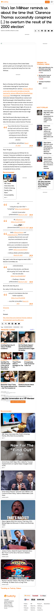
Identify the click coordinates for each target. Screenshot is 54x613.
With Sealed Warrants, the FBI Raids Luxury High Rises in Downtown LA (46, 69)
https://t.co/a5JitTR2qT (20, 249)
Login (47, 2)
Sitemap (39, 608)
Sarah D (3, 30)
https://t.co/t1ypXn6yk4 (18, 222)
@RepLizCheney (18, 232)
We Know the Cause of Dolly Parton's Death (45, 76)
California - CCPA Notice (40, 606)
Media (25, 606)
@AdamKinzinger (12, 235)
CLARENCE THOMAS (8, 327)
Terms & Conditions (34, 610)
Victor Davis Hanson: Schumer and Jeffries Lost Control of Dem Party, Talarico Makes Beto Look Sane (17, 493)
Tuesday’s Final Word (44, 81)
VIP (31, 603)
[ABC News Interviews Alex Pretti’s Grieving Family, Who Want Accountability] (9, 178)
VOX (21, 327)
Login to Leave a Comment (18, 401)
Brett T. (5, 197)
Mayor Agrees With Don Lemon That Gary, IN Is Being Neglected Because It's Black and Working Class (17, 523)
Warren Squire (5, 497)
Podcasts (26, 608)
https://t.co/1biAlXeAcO (22, 209)
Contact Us (40, 610)
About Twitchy (34, 606)
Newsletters (47, 603)
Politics (25, 603)
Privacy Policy (40, 603)
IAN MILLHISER (16, 327)
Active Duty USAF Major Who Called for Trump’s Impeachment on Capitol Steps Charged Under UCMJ (17, 463)
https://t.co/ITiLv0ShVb (18, 298)
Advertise (33, 608)
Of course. (6, 308)
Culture (26, 610)
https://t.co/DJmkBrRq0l (18, 276)
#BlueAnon (19, 219)
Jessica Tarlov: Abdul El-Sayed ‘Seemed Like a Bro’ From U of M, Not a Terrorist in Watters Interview (17, 552)
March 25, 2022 (22, 214)
